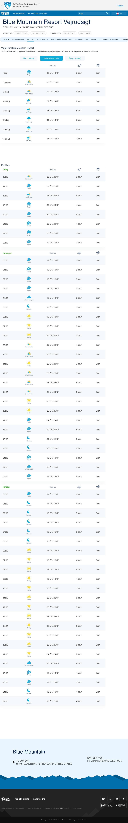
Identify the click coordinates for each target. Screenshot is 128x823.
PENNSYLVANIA (12, 27)
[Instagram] (117, 798)
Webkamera (42, 39)
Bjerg (75, 58)
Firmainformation (7, 808)
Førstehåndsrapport (61, 39)
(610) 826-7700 (94, 757)
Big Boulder (69, 33)
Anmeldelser (81, 39)
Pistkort (95, 39)
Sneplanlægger (111, 39)
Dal (28, 58)
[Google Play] (107, 805)
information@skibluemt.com (104, 760)
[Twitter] (110, 798)
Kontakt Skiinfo (22, 798)
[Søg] (107, 13)
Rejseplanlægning (37, 13)
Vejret (30, 39)
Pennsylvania (21, 33)
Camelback (85, 33)
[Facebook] (123, 798)
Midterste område (51, 58)
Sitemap (47, 808)
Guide (6, 39)
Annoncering (39, 798)
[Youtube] (103, 798)
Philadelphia (38, 33)
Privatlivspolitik (20, 808)
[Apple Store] (120, 805)
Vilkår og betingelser (34, 808)
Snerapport (19, 13)
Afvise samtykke (77, 808)
